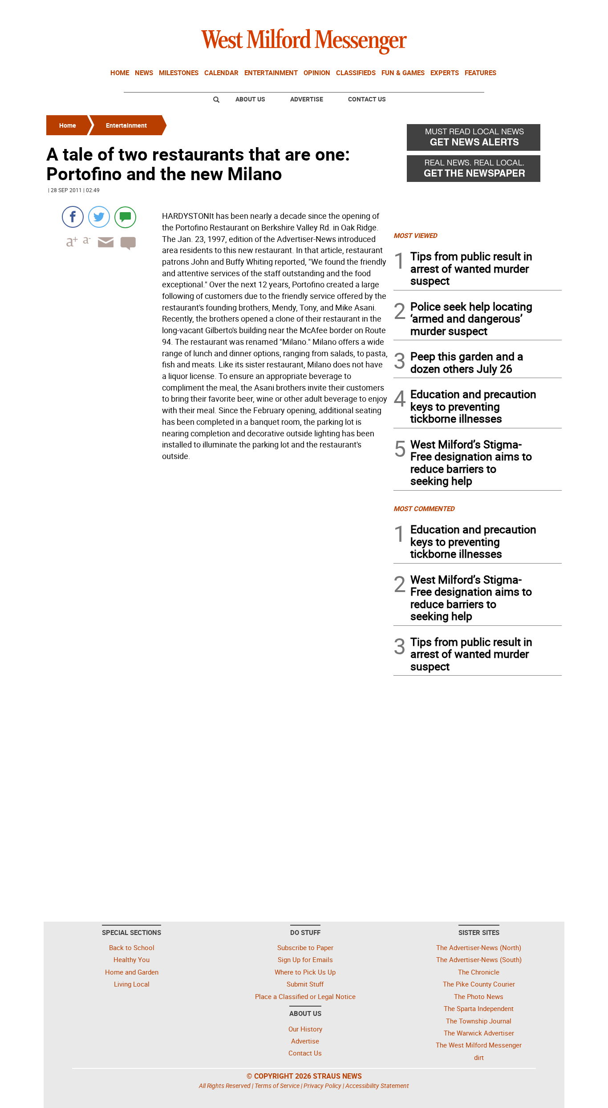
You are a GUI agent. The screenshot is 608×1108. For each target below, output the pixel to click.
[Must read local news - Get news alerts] (477, 139)
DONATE (540, 10)
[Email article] (103, 250)
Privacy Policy (322, 1085)
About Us (250, 99)
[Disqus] (217, 578)
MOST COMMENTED (423, 508)
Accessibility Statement (377, 1085)
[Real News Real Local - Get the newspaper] (477, 170)
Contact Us (367, 99)
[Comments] (125, 217)
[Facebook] (73, 217)
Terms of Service (277, 1085)
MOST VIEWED (415, 235)
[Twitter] (99, 217)
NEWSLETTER (490, 10)
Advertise (306, 99)
